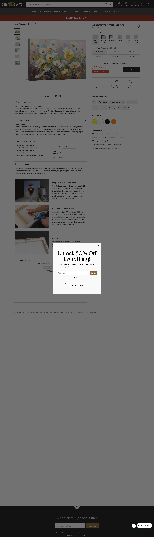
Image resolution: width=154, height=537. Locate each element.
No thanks (77, 278)
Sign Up (93, 273)
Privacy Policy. (79, 285)
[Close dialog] (98, 245)
